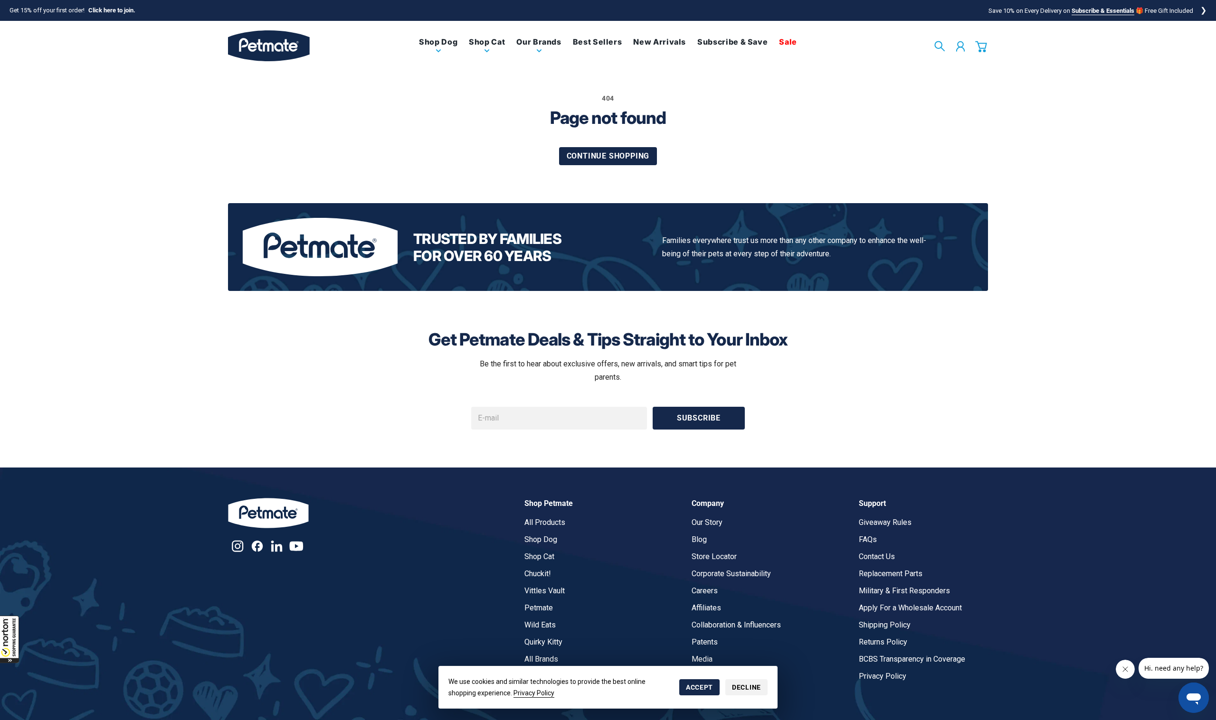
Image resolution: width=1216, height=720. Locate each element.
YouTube (296, 546)
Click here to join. (111, 10)
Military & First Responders (904, 590)
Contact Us (877, 556)
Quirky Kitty (543, 641)
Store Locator (714, 556)
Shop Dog (540, 539)
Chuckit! (537, 573)
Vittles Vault (544, 590)
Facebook (257, 546)
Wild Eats (540, 624)
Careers (705, 590)
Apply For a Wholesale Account (910, 607)
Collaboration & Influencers (736, 624)
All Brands (541, 659)
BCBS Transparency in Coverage (912, 659)
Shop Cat (539, 556)
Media (702, 659)
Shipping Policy (885, 624)
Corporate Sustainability (731, 573)
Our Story (707, 522)
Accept (699, 687)
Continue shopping (608, 155)
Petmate (538, 607)
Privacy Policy (533, 693)
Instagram (237, 546)
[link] (438, 49)
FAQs (868, 539)
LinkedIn (276, 546)
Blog (699, 539)
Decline (746, 687)
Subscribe (699, 417)
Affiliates (706, 607)
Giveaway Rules (885, 522)
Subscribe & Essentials (1103, 10)
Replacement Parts (890, 573)
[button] (9, 639)
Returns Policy (883, 641)
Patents (705, 641)
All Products (544, 522)
